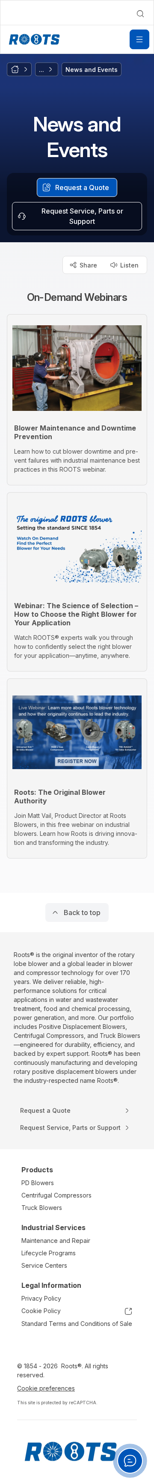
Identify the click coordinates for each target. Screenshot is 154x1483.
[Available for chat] (130, 1461)
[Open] (139, 39)
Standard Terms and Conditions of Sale (76, 1323)
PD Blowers (37, 1182)
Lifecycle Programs (48, 1253)
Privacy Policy (41, 1298)
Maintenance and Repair (55, 1240)
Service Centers (44, 1265)
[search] (140, 14)
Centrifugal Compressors (56, 1195)
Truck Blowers (41, 1207)
